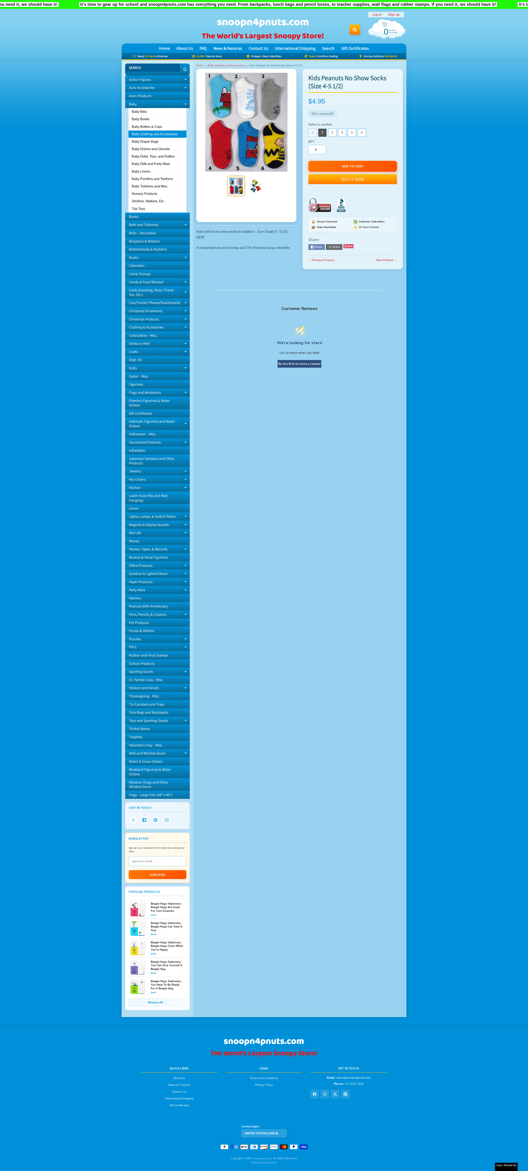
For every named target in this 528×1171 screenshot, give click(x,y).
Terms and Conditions (264, 1078)
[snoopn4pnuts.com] (262, 29)
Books (159, 258)
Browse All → (157, 1002)
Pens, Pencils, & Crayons (159, 615)
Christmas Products (159, 320)
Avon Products (140, 95)
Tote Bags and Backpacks (148, 712)
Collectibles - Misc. (143, 335)
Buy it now (353, 179)
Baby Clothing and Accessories (155, 134)
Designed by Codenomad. (264, 1162)
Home (164, 48)
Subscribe (157, 875)
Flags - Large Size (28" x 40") (150, 794)
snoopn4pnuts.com (261, 1158)
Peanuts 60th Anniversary (148, 606)
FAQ (203, 48)
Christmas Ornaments (159, 311)
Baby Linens (141, 171)
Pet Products (139, 622)
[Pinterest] (155, 820)
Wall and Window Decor (159, 754)
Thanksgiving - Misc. (144, 696)
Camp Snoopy (140, 273)
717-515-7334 (354, 1083)
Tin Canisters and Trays (146, 704)
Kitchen (159, 488)
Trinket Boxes (139, 728)
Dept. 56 (135, 359)
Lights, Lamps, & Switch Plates (159, 517)
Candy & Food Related (159, 283)
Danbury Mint (159, 344)
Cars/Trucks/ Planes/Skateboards (159, 303)
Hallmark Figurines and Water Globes (159, 424)
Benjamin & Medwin (144, 241)
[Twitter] (133, 820)
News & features (227, 48)
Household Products (159, 443)
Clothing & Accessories (159, 328)
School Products (141, 663)
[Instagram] (166, 820)
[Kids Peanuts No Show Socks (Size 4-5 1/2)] (236, 186)
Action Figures (159, 80)
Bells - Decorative (142, 233)
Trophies (135, 736)
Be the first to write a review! (299, 364)
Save (350, 246)
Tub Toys (138, 209)
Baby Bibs (139, 111)
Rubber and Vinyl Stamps (148, 655)
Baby (157, 103)
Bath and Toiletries (159, 225)
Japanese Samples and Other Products (151, 460)
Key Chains (159, 480)
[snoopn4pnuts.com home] (264, 1056)
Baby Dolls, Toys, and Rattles (153, 156)
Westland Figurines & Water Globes (150, 771)
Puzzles (159, 640)
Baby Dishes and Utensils (151, 149)
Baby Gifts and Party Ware (151, 164)
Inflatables (137, 450)
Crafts (159, 352)
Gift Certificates (355, 48)
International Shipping (295, 48)
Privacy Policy (264, 1084)
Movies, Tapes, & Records (159, 550)
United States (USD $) (261, 1133)
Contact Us (258, 48)
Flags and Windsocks (159, 393)
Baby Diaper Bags (145, 141)
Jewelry (159, 472)
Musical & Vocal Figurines (148, 557)
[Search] (185, 69)
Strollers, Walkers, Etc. (148, 201)
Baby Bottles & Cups (147, 126)
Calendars (136, 265)
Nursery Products (144, 193)
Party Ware (159, 590)
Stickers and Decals (159, 688)
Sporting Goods (159, 672)
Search (328, 48)
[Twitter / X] (335, 1094)
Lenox (133, 508)
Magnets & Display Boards (159, 525)
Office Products (159, 566)
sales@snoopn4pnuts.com (353, 1077)
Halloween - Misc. (142, 434)
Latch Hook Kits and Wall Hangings (148, 498)
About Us (185, 48)
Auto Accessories (159, 88)
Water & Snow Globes (145, 761)
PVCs (159, 648)
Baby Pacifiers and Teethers (152, 179)
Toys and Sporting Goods (159, 721)
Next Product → (386, 260)
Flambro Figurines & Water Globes (149, 402)
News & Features (179, 1084)
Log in (377, 14)
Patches (135, 598)
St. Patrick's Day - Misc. (146, 679)
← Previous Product (321, 260)
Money (134, 541)
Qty (311, 141)
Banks (133, 216)
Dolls (159, 369)
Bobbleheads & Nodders (148, 249)
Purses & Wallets (141, 630)
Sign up (394, 14)
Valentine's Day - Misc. (146, 745)
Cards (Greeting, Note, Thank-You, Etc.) (159, 292)
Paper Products (159, 582)
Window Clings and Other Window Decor (148, 784)
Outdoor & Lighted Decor (159, 574)
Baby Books (141, 119)
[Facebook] (144, 820)
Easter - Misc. (139, 376)
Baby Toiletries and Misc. (150, 186)
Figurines (136, 384)
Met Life (159, 533)
